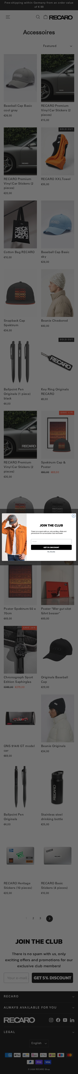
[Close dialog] (73, 515)
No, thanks (51, 552)
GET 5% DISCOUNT (51, 547)
